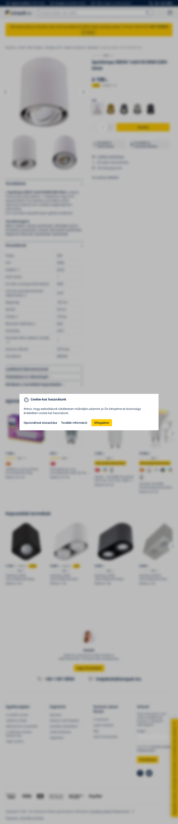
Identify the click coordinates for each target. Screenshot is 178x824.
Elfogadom (101, 423)
